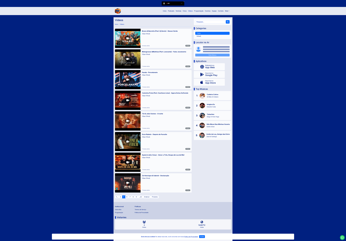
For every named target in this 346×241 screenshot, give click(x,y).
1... (117, 197)
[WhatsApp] (342, 237)
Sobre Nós (118, 209)
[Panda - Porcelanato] (153, 79)
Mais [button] (226, 11)
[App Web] (209, 66)
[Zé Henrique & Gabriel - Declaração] (153, 183)
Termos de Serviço (140, 209)
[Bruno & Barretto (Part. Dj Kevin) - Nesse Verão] (153, 38)
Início (165, 11)
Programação (198, 11)
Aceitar (202, 236)
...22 (140, 197)
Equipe (214, 11)
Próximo (155, 197)
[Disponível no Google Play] (209, 74)
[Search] (228, 22)
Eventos (207, 11)
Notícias (178, 11)
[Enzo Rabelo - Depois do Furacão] (153, 141)
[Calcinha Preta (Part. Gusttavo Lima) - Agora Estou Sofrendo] (153, 100)
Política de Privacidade (141, 212)
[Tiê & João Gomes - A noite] (153, 121)
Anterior (147, 197)
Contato (221, 11)
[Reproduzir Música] (202, 95)
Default (188, 45)
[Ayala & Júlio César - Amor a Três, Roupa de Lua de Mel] (153, 162)
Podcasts (171, 11)
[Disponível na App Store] (209, 82)
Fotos (185, 11)
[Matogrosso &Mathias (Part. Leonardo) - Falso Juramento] (153, 59)
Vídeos (190, 11)
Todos (199, 33)
